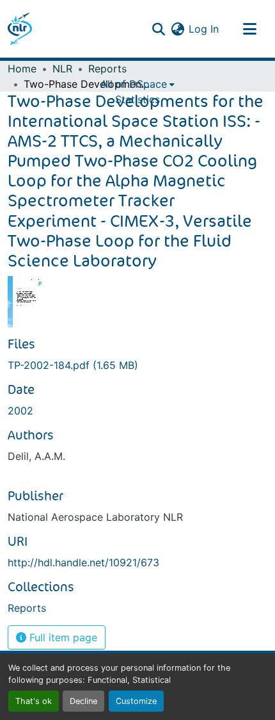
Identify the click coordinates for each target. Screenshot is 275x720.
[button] (20, 29)
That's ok (33, 701)
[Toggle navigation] (249, 29)
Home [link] (22, 68)
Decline (83, 701)
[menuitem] (137, 84)
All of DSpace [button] (133, 84)
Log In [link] (204, 28)
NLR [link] (62, 68)
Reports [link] (107, 68)
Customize (136, 701)
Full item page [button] (61, 637)
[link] (137, 365)
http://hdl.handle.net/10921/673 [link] (83, 562)
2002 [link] (20, 410)
